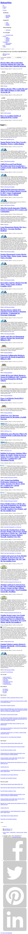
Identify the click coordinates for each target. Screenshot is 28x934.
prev (1, 672)
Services (5, 10)
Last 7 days (5, 679)
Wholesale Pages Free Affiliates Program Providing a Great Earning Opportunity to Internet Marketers (13, 754)
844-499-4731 (7, 829)
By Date (5, 692)
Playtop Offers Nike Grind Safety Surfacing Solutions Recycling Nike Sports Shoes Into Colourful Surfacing (13, 64)
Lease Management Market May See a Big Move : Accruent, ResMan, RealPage (13, 228)
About (4, 46)
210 (4, 672)
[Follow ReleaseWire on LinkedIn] (15, 930)
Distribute (8, 38)
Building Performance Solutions (10, 477)
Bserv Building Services (9, 139)
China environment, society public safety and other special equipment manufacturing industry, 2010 (12, 758)
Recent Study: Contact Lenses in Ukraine (9, 714)
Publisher (8, 25)
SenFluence (8, 30)
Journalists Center (9, 35)
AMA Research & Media (9, 161)
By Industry (5, 689)
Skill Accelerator (7, 113)
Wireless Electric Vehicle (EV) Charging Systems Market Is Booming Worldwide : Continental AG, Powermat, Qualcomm (13, 312)
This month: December (8, 681)
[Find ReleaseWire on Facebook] (15, 860)
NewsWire (8, 15)
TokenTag (6, 224)
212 (7, 672)
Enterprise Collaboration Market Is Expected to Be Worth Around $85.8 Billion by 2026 (13, 357)
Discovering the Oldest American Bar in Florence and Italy (13, 746)
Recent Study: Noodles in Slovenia (8, 705)
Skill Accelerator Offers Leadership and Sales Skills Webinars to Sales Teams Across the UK (14, 90)
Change (2, 58)
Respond (7, 40)
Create (7, 37)
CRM (7, 22)
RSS (5, 55)
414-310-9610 (7, 830)
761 (10, 672)
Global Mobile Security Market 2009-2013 (9, 774)
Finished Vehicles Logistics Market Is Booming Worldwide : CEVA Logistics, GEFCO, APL (13, 646)
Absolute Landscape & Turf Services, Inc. (12, 581)
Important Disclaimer (16, 836)
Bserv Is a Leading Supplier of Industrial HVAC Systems (11, 116)
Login (4, 8)
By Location (5, 690)
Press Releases (9, 43)
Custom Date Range (7, 684)
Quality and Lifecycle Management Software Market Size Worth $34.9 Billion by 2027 (12, 338)
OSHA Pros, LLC (8, 431)
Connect (7, 23)
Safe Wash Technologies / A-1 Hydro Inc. (12, 527)
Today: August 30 (6, 677)
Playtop (5, 86)
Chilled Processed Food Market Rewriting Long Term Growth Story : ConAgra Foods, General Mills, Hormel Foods (14, 166)
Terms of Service (19, 832)
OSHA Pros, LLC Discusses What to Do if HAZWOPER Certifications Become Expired (14, 435)
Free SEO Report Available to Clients (8, 750)
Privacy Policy (6, 832)
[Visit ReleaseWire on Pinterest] (15, 907)
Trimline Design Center (9, 641)
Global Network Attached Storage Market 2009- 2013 (12, 743)
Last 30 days (5, 680)
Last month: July (6, 682)
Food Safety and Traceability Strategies (9, 778)
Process (4, 36)
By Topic (5, 691)
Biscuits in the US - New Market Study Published (11, 737)
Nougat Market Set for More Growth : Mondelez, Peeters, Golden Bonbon (13, 143)
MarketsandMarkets (8, 352)
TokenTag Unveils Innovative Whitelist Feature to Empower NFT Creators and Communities (14, 209)
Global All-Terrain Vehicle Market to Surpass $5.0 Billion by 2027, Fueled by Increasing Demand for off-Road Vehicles (14, 378)
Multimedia (8, 44)
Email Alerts (7, 54)
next (12, 672)
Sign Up (5, 6)
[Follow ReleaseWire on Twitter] (15, 883)
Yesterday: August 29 (7, 678)
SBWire (7, 17)
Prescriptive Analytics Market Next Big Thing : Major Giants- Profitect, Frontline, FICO (14, 284)
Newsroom (5, 42)
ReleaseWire (6, 2)
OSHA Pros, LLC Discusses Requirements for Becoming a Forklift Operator (13, 417)
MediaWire (8, 16)
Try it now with (6, 932)
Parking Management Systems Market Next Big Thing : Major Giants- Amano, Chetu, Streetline (14, 256)
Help (4, 45)
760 (9, 672)
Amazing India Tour (5, 766)
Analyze (7, 39)
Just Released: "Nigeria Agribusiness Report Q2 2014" (12, 697)
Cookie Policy (13, 832)
